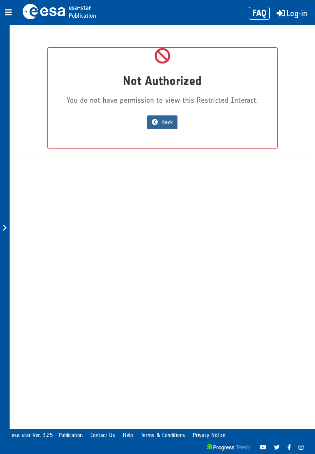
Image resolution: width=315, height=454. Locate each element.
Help (128, 435)
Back (166, 122)
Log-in (297, 13)
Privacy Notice (209, 435)
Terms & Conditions (163, 435)
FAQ (259, 13)
